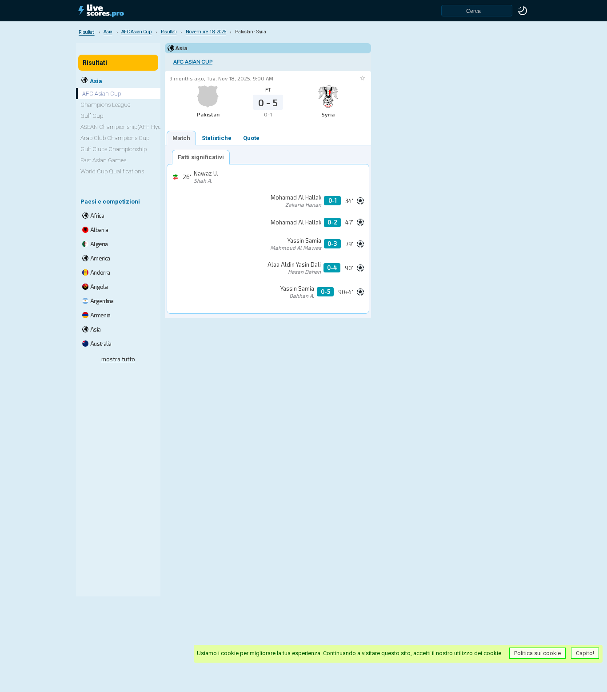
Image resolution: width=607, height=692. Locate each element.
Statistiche (217, 138)
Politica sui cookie (537, 653)
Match (181, 138)
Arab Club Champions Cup (114, 138)
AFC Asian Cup (192, 62)
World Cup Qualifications (112, 171)
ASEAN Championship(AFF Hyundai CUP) (133, 127)
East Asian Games (103, 160)
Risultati (95, 62)
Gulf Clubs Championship (113, 149)
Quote (251, 138)
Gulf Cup (91, 115)
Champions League (105, 104)
